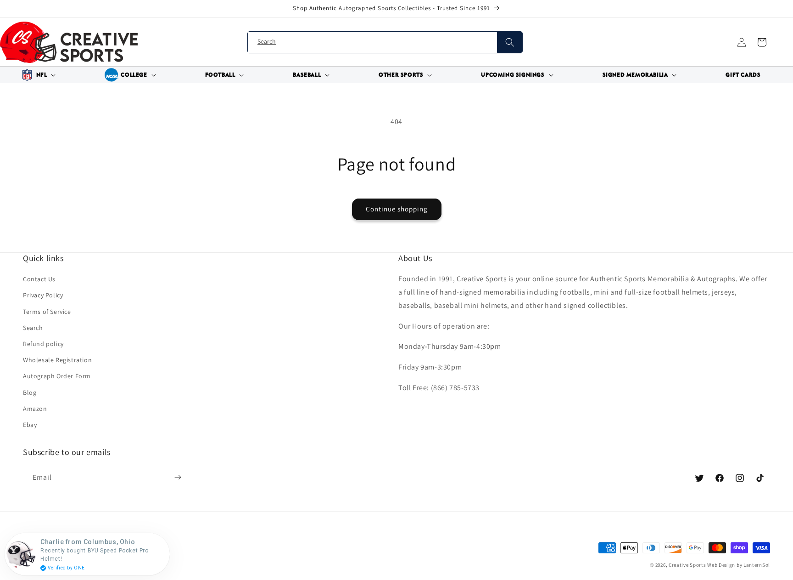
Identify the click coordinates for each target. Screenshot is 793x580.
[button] (37, 75)
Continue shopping (397, 209)
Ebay (30, 425)
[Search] (509, 42)
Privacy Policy (43, 295)
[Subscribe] (178, 477)
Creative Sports (687, 565)
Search (33, 328)
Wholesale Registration (57, 360)
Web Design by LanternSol (738, 565)
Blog (29, 392)
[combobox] (385, 42)
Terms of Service (47, 311)
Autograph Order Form (57, 376)
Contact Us (39, 279)
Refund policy (43, 344)
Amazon (35, 408)
